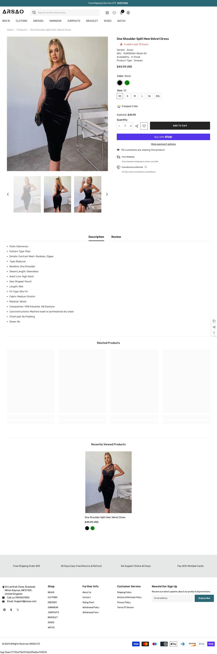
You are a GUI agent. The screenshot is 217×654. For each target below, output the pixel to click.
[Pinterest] (4, 610)
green (92, 528)
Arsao (130, 50)
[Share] (137, 126)
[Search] (65, 12)
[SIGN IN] (107, 12)
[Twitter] (18, 610)
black (87, 528)
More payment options (163, 144)
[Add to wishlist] (144, 126)
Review (116, 237)
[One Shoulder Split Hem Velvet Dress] (108, 482)
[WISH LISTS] (114, 12)
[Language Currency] (128, 12)
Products (22, 29)
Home (10, 29)
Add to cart (180, 125)
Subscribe (204, 598)
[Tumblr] (11, 610)
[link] (30, 417)
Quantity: (122, 119)
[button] (8, 194)
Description (96, 237)
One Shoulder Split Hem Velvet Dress (105, 517)
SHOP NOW (122, 3)
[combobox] (68, 12)
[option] (57, 104)
